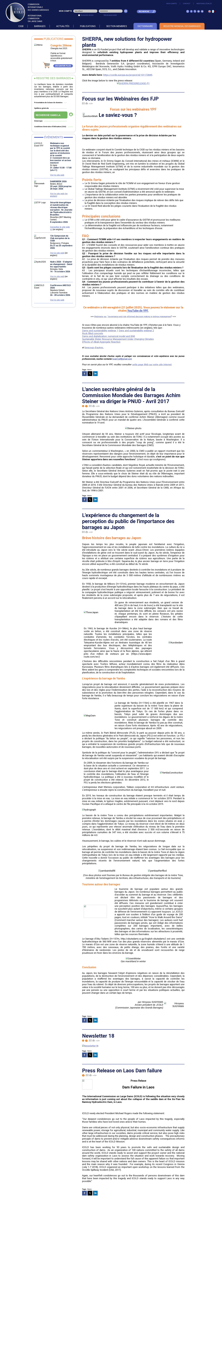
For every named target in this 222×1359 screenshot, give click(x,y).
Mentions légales (204, 3)
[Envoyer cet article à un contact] (83, 103)
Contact (186, 3)
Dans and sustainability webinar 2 (136, 330)
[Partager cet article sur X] (89, 373)
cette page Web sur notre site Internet (152, 364)
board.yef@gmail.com (122, 359)
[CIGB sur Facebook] (191, 12)
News (89, 370)
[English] (209, 12)
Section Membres (116, 26)
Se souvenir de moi (87, 15)
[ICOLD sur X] (194, 12)
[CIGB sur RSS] (202, 12)
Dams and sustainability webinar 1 (100, 330)
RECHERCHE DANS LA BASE (48, 116)
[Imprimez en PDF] (87, 103)
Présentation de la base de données (48, 102)
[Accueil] (213, 12)
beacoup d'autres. (94, 347)
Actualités (62, 26)
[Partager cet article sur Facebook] (84, 373)
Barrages (39, 26)
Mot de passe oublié (110, 15)
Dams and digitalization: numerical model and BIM (108, 336)
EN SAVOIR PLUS (63, 66)
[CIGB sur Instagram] (187, 12)
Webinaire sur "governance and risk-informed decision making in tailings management (132, 316)
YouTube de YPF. (138, 310)
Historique (38, 121)
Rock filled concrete (92, 333)
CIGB (21, 26)
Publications (88, 26)
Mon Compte (171, 3)
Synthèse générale (41, 108)
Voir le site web (57, 175)
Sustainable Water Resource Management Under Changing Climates (118, 339)
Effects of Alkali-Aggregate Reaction (101, 342)
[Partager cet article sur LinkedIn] (95, 373)
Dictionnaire (145, 26)
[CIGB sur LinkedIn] (198, 12)
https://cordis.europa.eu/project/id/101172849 (127, 75)
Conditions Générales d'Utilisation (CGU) (50, 127)
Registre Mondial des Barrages (182, 26)
